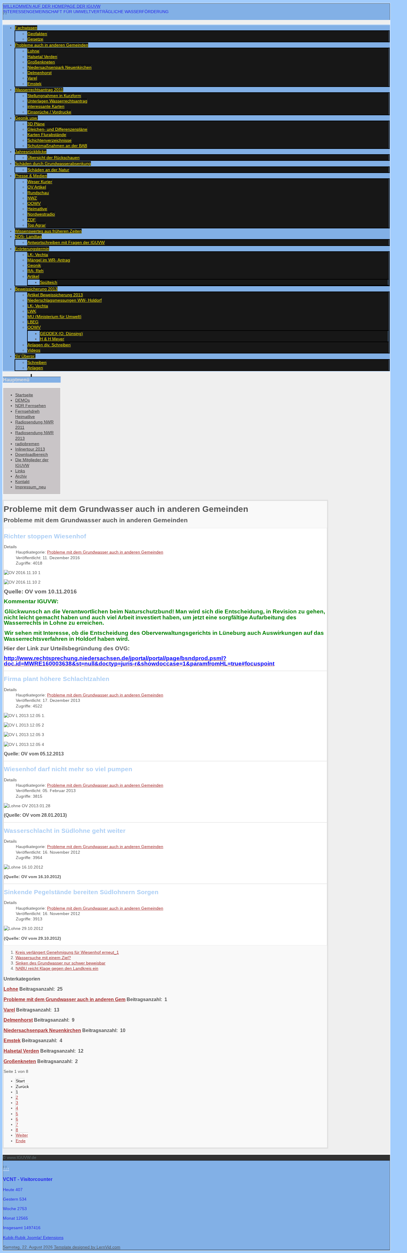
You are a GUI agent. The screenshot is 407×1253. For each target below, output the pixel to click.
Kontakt (22, 481)
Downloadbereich (31, 454)
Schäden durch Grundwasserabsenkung (53, 163)
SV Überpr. (25, 356)
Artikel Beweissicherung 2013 (55, 294)
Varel (32, 78)
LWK (31, 311)
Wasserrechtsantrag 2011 (39, 89)
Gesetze (35, 39)
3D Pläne (36, 123)
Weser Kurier (39, 181)
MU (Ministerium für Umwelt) (54, 316)
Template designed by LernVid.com (87, 1247)
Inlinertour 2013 (30, 449)
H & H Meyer (52, 338)
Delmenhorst (39, 72)
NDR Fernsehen (30, 405)
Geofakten (37, 33)
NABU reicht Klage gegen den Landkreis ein (56, 968)
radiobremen (27, 443)
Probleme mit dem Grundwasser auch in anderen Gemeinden (105, 552)
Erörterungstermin (32, 248)
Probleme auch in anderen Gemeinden (51, 45)
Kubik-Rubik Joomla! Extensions (33, 1237)
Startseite (24, 394)
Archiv (21, 476)
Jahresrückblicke (30, 151)
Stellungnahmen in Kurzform (54, 95)
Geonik (34, 265)
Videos (33, 350)
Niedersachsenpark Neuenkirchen (59, 67)
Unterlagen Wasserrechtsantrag (57, 101)
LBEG (32, 322)
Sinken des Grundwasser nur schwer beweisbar (60, 963)
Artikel (33, 276)
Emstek (34, 83)
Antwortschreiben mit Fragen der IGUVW (66, 242)
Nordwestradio (41, 214)
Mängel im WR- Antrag (48, 260)
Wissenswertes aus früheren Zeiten (48, 231)
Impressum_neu (30, 486)
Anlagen (35, 367)
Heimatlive (37, 208)
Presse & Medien (31, 175)
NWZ (32, 198)
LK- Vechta (37, 254)
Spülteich (48, 282)
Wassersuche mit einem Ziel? (43, 957)
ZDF (31, 219)
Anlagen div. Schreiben (49, 344)
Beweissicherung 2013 (36, 288)
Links (20, 470)
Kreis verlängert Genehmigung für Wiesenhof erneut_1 (67, 952)
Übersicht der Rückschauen (53, 157)
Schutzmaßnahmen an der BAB (57, 145)
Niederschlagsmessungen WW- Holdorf (64, 300)
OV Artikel (36, 187)
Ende (21, 1140)
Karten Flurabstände (46, 134)
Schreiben (36, 362)
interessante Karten (45, 106)
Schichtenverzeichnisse (49, 140)
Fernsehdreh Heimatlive (27, 414)
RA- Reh (35, 270)
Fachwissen (26, 27)
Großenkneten (41, 62)
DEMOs (22, 400)
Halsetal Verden (42, 56)
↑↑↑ (6, 1168)
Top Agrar (36, 225)
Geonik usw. (26, 118)
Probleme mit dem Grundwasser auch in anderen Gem (64, 999)
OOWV (34, 203)
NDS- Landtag (28, 236)
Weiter (22, 1135)
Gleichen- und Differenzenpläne (57, 129)
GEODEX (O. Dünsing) (61, 333)
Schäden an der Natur (48, 169)
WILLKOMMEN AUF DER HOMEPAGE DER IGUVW (51, 6)
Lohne (33, 51)
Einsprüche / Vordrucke (49, 112)
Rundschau (38, 192)
